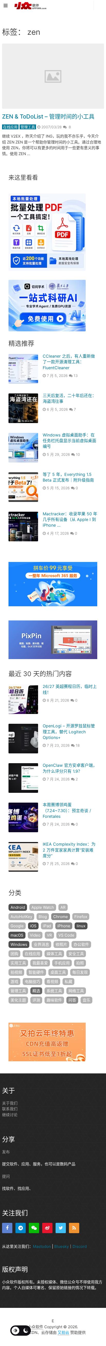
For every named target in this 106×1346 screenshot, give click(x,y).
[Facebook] (7, 1228)
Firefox (80, 916)
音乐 (86, 1000)
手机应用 (62, 963)
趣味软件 (54, 1000)
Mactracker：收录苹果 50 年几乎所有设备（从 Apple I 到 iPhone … (70, 519)
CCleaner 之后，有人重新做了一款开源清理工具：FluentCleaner (69, 362)
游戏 (14, 981)
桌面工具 (58, 972)
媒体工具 (54, 953)
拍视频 (16, 972)
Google (17, 925)
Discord (80, 1246)
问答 (72, 1000)
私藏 (68, 981)
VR (49, 935)
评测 (36, 1000)
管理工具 (28, 127)
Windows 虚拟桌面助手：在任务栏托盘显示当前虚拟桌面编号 (69, 440)
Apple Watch (42, 907)
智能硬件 (36, 972)
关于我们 (9, 1103)
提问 (6, 1176)
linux (81, 925)
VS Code (66, 935)
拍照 (80, 963)
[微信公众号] (34, 1228)
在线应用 (10, 127)
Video (35, 935)
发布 (6, 1151)
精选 (36, 990)
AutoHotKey (21, 916)
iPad (47, 925)
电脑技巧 (32, 981)
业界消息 (41, 944)
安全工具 (76, 953)
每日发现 (80, 972)
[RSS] (74, 1228)
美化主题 (18, 1000)
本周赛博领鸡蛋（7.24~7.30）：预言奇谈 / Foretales (67, 810)
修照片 (61, 944)
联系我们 (9, 1108)
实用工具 (18, 963)
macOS (17, 935)
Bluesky (61, 1246)
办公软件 (81, 944)
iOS (33, 925)
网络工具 (76, 990)
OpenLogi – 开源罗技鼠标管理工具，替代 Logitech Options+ (69, 731)
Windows (19, 944)
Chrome (60, 916)
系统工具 (54, 990)
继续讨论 (9, 1114)
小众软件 (35, 1326)
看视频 (52, 981)
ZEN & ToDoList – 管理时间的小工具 (48, 116)
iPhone (63, 925)
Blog (43, 916)
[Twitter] (61, 1228)
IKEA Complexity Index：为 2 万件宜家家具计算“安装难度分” (69, 850)
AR (63, 907)
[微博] (47, 1228)
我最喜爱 (40, 963)
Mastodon (42, 1246)
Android (18, 907)
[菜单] (6, 5)
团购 (14, 953)
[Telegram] (20, 1228)
